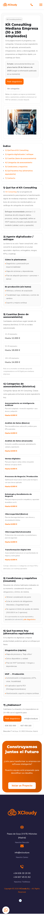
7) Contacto (10, 178)
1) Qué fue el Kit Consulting (16, 150)
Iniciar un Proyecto (22, 785)
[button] (5, 910)
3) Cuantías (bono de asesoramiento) (20, 158)
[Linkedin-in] (20, 900)
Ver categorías (13, 88)
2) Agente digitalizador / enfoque (19, 154)
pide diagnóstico (29, 619)
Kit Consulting (10, 192)
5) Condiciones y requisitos (16, 166)
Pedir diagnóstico (14, 81)
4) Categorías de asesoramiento (18, 162)
